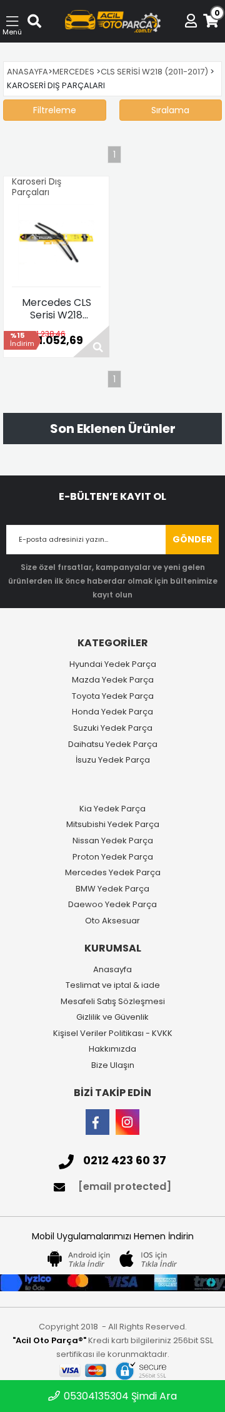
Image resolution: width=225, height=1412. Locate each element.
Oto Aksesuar (112, 921)
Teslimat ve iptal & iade (113, 985)
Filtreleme (54, 110)
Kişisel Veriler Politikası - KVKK (112, 1034)
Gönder (192, 539)
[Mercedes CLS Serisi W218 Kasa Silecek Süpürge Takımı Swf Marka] (56, 242)
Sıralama (170, 110)
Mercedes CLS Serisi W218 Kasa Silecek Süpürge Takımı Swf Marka (56, 309)
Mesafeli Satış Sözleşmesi (113, 1002)
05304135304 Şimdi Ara (119, 1396)
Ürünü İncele (91, 341)
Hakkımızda (112, 1049)
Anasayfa (112, 970)
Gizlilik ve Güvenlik (112, 1017)
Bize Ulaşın (112, 1065)
